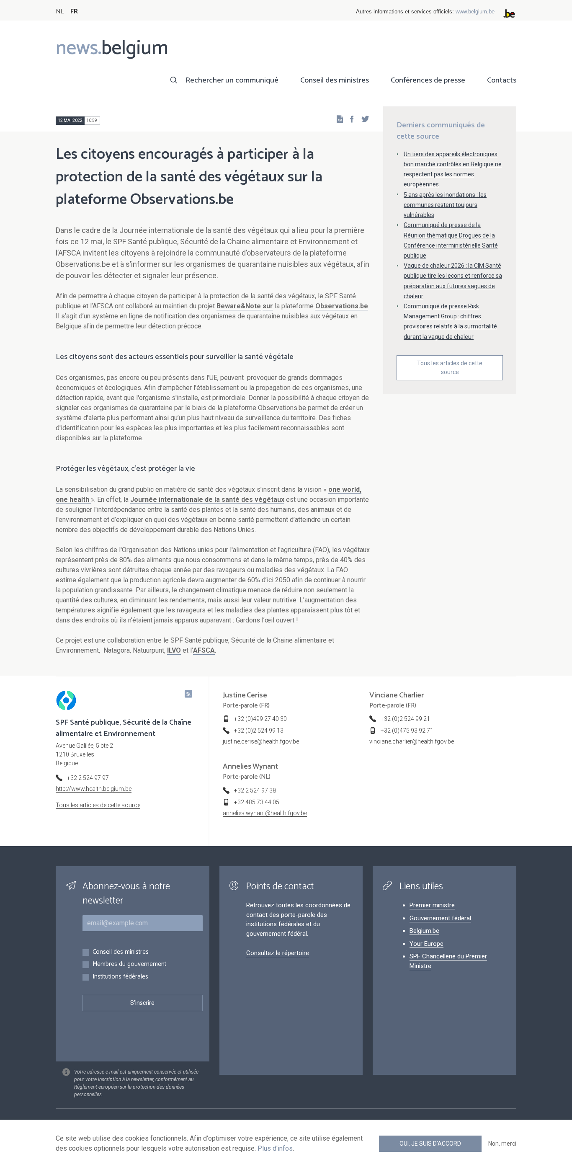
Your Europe (426, 944)
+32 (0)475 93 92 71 (407, 730)
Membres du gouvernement (129, 964)
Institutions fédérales (120, 977)
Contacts (501, 80)
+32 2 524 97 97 (88, 778)
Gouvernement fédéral (440, 918)
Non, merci (502, 1143)
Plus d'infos (275, 1148)
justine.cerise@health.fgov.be (261, 741)
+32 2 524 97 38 (255, 790)
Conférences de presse (428, 80)
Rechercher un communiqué (232, 80)
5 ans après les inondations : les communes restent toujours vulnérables (445, 204)
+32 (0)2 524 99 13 (258, 730)
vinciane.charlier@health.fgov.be (411, 741)
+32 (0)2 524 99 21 (405, 718)
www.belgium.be (475, 11)
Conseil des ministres (334, 80)
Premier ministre (432, 905)
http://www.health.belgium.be (93, 788)
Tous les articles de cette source (449, 367)
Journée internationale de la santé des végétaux (207, 499)
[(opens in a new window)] (349, 118)
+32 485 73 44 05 (256, 802)
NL (60, 11)
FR (74, 11)
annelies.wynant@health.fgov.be (265, 813)
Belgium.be (424, 931)
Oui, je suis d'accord (430, 1143)
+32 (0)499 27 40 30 (260, 718)
